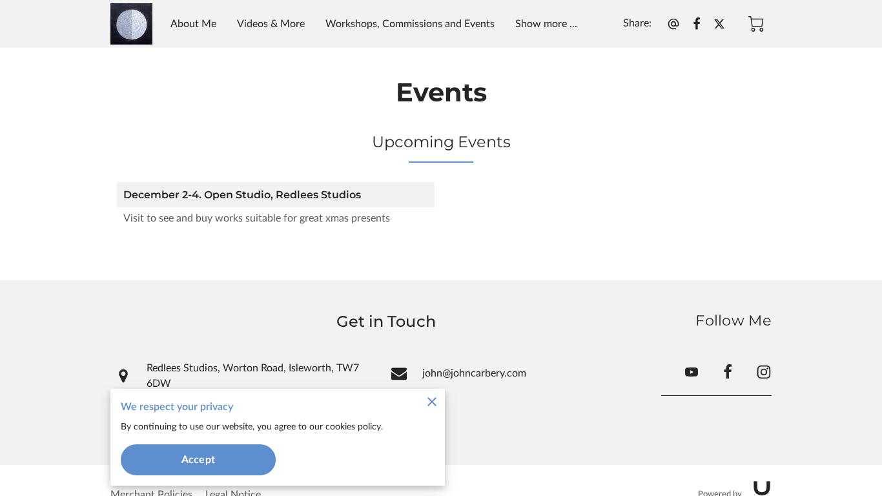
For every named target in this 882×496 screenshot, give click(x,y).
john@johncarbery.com (474, 373)
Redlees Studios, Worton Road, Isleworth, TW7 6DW (253, 376)
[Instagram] (764, 372)
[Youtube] (691, 372)
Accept (198, 460)
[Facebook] (728, 372)
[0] (756, 24)
